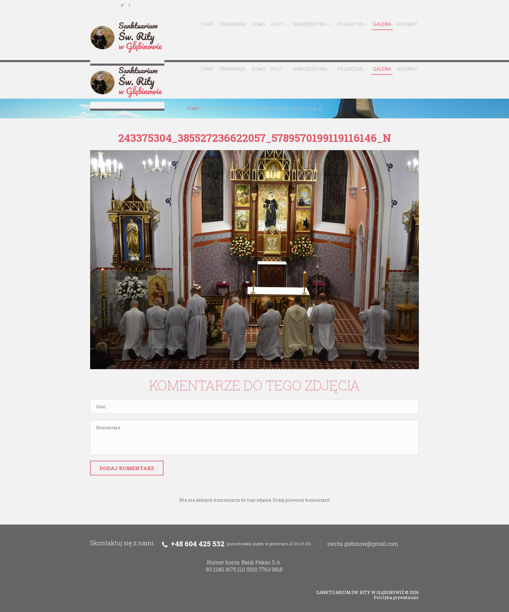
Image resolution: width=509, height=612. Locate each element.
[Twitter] (122, 5)
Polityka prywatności (396, 597)
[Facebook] (129, 5)
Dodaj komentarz (127, 468)
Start (193, 108)
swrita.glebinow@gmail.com (362, 543)
